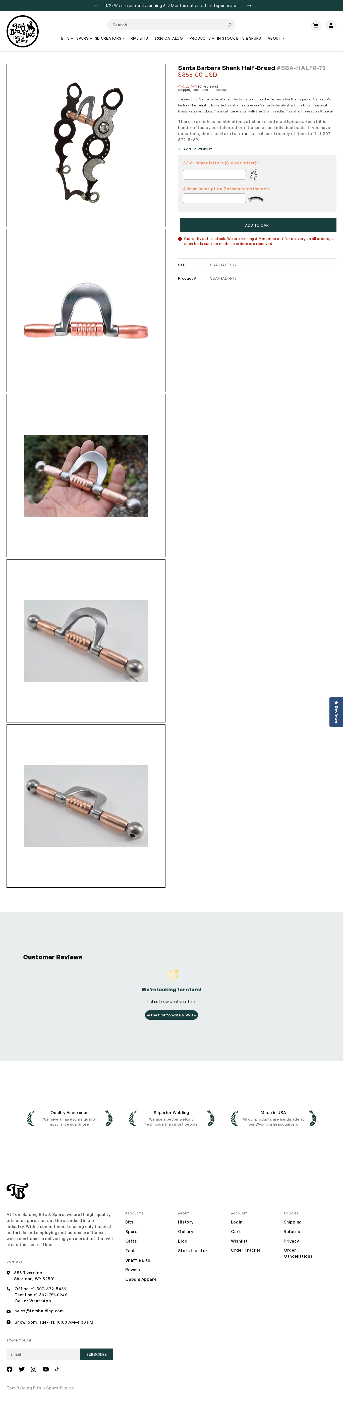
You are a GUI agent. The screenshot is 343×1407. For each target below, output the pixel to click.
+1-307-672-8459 (48, 1288)
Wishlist (239, 1241)
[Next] (250, 5)
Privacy (291, 1241)
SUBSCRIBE (96, 1354)
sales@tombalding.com (39, 1310)
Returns (292, 1231)
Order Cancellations (298, 1253)
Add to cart (258, 225)
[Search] (229, 24)
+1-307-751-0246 (50, 1294)
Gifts (131, 1241)
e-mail (244, 133)
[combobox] (171, 24)
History (186, 1222)
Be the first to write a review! (171, 1015)
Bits (129, 1222)
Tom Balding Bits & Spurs (33, 1387)
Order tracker (246, 1250)
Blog (182, 1241)
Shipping (185, 90)
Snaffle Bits (137, 1260)
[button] (65, 42)
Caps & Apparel (141, 1279)
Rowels (132, 1269)
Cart (236, 1231)
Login (237, 1222)
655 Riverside (28, 1272)
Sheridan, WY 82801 (34, 1278)
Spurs (131, 1231)
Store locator (192, 1250)
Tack (130, 1250)
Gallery (185, 1231)
